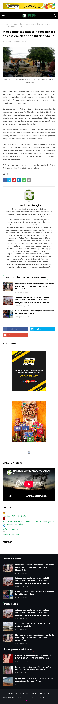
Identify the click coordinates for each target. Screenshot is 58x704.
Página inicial (8, 24)
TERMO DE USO (44, 693)
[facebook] (15, 329)
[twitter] (42, 329)
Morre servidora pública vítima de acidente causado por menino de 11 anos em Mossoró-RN (34, 286)
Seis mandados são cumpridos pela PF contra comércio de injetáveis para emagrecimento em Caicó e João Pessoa (33, 300)
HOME (10, 693)
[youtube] (15, 335)
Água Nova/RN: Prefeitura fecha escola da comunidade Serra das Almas (34, 679)
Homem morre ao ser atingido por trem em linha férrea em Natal (34, 312)
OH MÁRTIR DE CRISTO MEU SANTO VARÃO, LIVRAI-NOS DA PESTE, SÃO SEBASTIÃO (34, 656)
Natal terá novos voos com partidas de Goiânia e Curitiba (32, 624)
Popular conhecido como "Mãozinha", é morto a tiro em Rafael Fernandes (33, 668)
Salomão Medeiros (11, 534)
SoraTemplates (29, 700)
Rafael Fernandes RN (12, 529)
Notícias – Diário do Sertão (14, 516)
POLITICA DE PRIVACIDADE (26, 693)
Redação (8, 41)
